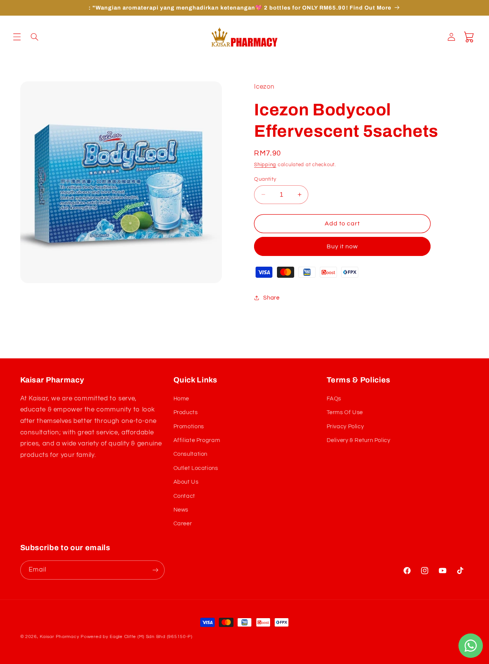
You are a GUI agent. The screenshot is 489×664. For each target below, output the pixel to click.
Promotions (188, 426)
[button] (17, 37)
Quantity (265, 178)
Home (181, 399)
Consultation (190, 454)
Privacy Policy (345, 426)
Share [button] (271, 298)
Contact (184, 496)
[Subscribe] (155, 569)
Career (182, 523)
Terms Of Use (345, 412)
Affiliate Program (196, 440)
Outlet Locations (195, 468)
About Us (186, 482)
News (181, 510)
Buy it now (342, 246)
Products (185, 412)
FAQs (334, 399)
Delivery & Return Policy (358, 440)
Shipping (265, 164)
